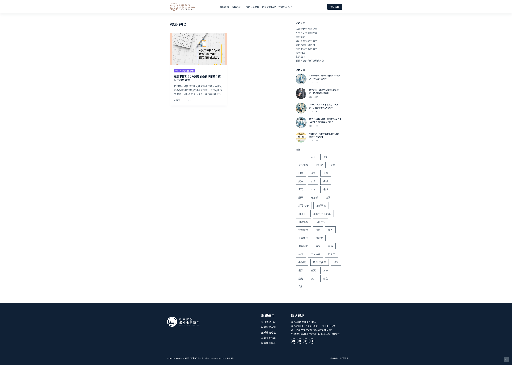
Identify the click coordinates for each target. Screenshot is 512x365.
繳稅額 (302, 262)
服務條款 (334, 358)
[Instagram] (305, 341)
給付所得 (315, 254)
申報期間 (303, 246)
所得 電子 (303, 205)
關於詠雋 (224, 6)
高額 (300, 286)
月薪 (318, 230)
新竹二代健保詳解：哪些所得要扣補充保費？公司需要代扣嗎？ (325, 120)
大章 (325, 173)
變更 (313, 270)
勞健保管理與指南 (305, 44)
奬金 (300, 181)
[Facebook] (299, 341)
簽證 (318, 246)
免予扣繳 (303, 165)
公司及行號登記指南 (306, 40)
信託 (325, 157)
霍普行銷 (230, 358)
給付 (300, 254)
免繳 (332, 165)
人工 (313, 157)
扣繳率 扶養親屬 (322, 213)
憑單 (300, 197)
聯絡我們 (334, 6)
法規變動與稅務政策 (306, 29)
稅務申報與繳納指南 (306, 48)
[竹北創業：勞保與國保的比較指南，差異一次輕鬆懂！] (301, 137)
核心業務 (236, 6)
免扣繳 (319, 165)
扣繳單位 (321, 205)
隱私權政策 (344, 358)
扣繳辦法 (320, 221)
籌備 (330, 246)
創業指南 (300, 56)
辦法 (325, 270)
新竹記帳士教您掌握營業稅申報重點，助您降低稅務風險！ (324, 91)
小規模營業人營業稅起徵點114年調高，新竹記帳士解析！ (324, 77)
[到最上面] (506, 359)
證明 (300, 270)
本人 (330, 230)
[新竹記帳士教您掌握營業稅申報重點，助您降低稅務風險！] (301, 93)
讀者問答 (300, 52)
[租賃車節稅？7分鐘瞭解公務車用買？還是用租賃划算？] (198, 49)
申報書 (319, 238)
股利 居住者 (319, 262)
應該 (328, 197)
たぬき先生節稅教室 (306, 33)
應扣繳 (314, 197)
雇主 (325, 278)
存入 (313, 181)
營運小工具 (284, 6)
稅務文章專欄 (252, 6)
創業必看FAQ (269, 6)
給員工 (331, 254)
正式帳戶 (303, 238)
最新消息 (300, 36)
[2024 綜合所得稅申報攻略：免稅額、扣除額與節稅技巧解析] (301, 108)
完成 (325, 181)
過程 (300, 278)
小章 (313, 189)
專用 (300, 189)
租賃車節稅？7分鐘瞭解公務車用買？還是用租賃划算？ (197, 78)
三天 (300, 157)
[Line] (311, 341)
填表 (313, 173)
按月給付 (303, 230)
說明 (335, 262)
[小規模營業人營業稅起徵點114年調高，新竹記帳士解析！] (301, 79)
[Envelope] (293, 341)
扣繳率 (302, 213)
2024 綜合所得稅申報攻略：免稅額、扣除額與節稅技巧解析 (324, 106)
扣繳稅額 (303, 221)
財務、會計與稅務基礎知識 (184, 71)
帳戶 (325, 189)
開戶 (313, 278)
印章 (300, 173)
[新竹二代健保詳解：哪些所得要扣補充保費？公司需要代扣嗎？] (301, 122)
